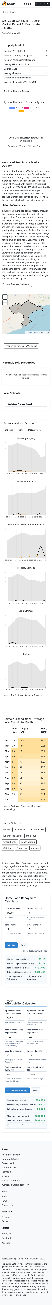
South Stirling (28, 841)
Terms (5, 1221)
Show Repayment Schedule (35, 951)
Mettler (7, 829)
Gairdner (7, 848)
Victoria (5, 1176)
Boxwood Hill (37, 829)
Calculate (11, 945)
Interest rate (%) (35, 914)
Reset (23, 945)
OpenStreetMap (33, 332)
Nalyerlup (22, 848)
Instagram (7, 1233)
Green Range (10, 841)
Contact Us (7, 1205)
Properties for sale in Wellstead (21, 345)
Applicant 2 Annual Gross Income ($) (35, 1017)
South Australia (9, 1167)
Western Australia (11, 1180)
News (4, 1200)
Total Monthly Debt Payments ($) (35, 1037)
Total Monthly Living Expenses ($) (14, 1038)
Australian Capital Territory (15, 1184)
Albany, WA (14, 33)
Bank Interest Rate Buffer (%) (14, 1074)
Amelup (35, 848)
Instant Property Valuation (16, 284)
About (5, 1196)
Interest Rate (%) (36, 1056)
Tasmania (6, 1171)
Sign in (28, 3)
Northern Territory (11, 1154)
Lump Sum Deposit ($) (35, 1073)
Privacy (5, 1217)
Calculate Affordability (17, 1090)
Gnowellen (20, 829)
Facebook (6, 1238)
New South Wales (10, 1158)
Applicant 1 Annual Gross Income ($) (13, 1016)
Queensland (8, 1163)
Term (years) (13, 929)
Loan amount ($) (12, 912)
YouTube (6, 1242)
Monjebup (31, 835)
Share (13, 12)
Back (5, 12)
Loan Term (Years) (14, 1056)
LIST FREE (42, 3)
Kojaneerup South (12, 835)
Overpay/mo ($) (35, 930)
